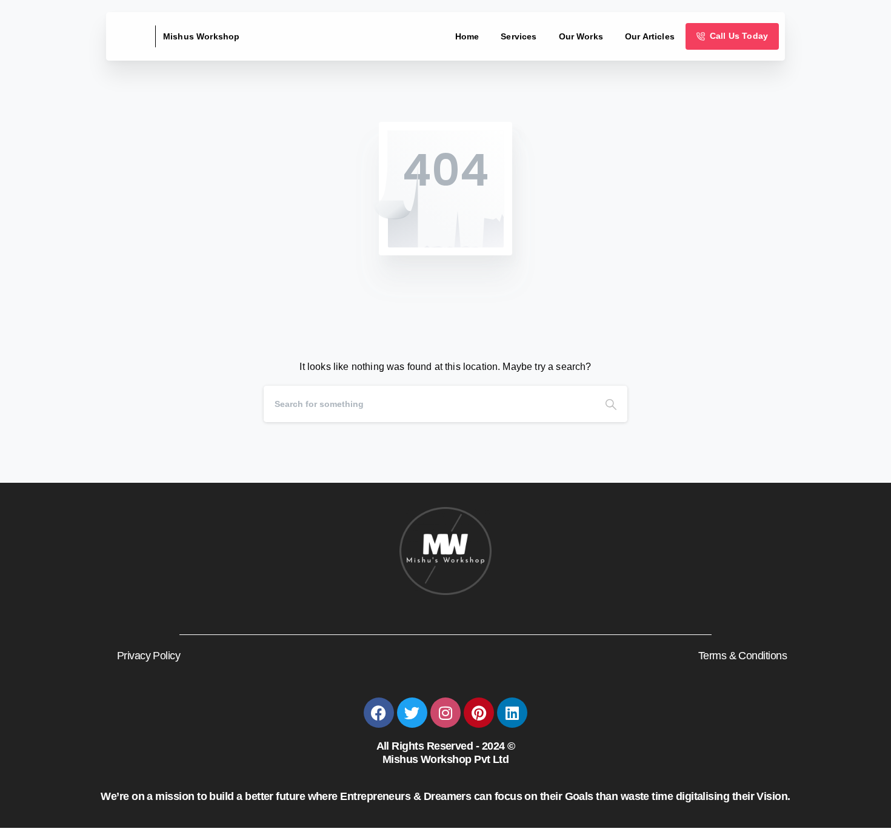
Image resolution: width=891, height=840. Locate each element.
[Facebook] (379, 712)
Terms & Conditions (742, 656)
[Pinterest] (479, 712)
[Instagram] (445, 712)
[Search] (611, 404)
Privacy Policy (148, 656)
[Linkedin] (512, 712)
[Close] (573, 828)
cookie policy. (533, 827)
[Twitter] (412, 712)
